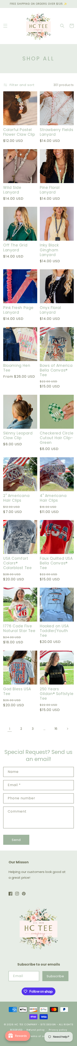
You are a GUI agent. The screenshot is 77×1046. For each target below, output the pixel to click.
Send (16, 840)
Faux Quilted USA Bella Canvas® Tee (56, 563)
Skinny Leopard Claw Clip (18, 435)
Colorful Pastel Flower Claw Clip (19, 132)
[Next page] (67, 728)
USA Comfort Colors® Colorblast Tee (17, 563)
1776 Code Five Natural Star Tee (19, 628)
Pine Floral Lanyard (50, 190)
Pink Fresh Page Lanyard (18, 310)
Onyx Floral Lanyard (50, 310)
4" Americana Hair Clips (53, 498)
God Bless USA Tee (17, 691)
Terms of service (40, 1036)
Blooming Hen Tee (16, 368)
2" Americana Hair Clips (16, 498)
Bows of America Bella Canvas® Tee (56, 370)
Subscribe (55, 976)
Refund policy (36, 1029)
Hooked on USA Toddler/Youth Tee (54, 631)
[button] (5, 26)
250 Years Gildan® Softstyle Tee (56, 694)
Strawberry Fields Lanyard (56, 132)
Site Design (48, 1024)
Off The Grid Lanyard (15, 247)
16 (56, 729)
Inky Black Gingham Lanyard (49, 250)
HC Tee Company (26, 1024)
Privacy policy (58, 1029)
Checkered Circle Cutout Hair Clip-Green (57, 438)
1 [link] (9, 729)
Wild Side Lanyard (12, 190)
